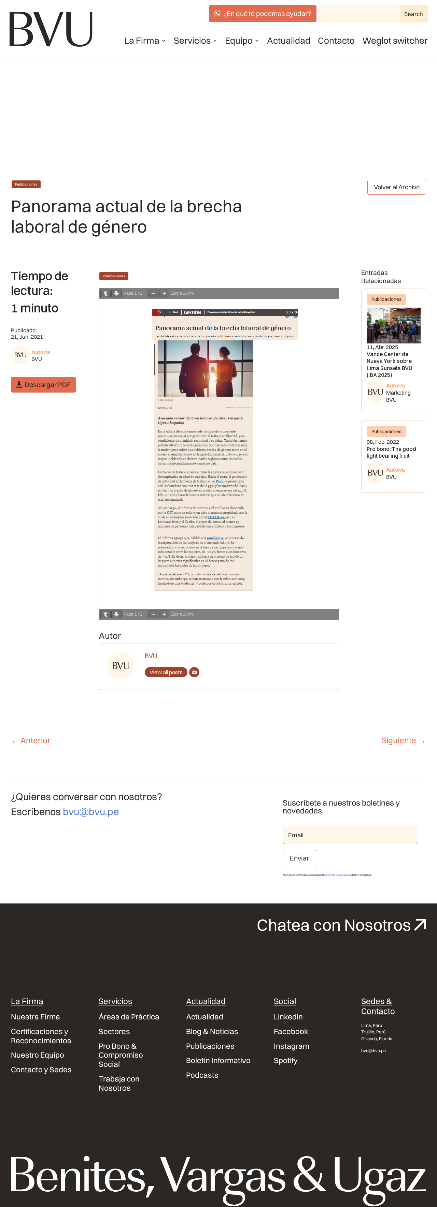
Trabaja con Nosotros (119, 1083)
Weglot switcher (395, 40)
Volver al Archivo (397, 187)
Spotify (286, 1060)
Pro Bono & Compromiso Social (121, 1055)
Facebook (291, 1031)
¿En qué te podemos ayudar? (267, 13)
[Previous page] (105, 293)
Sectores (114, 1031)
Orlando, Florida (376, 1038)
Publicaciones (26, 184)
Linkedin (288, 1016)
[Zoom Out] (153, 293)
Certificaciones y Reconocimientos (41, 1036)
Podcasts (202, 1075)
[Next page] (116, 293)
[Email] (194, 672)
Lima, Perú (371, 1025)
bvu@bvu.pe (91, 812)
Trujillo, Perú (373, 1031)
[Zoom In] (164, 293)
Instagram (291, 1046)
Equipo (239, 40)
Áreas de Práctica (129, 1016)
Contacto (336, 40)
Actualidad (288, 40)
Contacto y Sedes (41, 1069)
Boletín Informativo (218, 1060)
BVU (36, 358)
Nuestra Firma (35, 1016)
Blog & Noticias (212, 1031)
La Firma (141, 40)
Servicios (192, 40)
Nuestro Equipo (37, 1055)
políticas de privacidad (338, 875)
